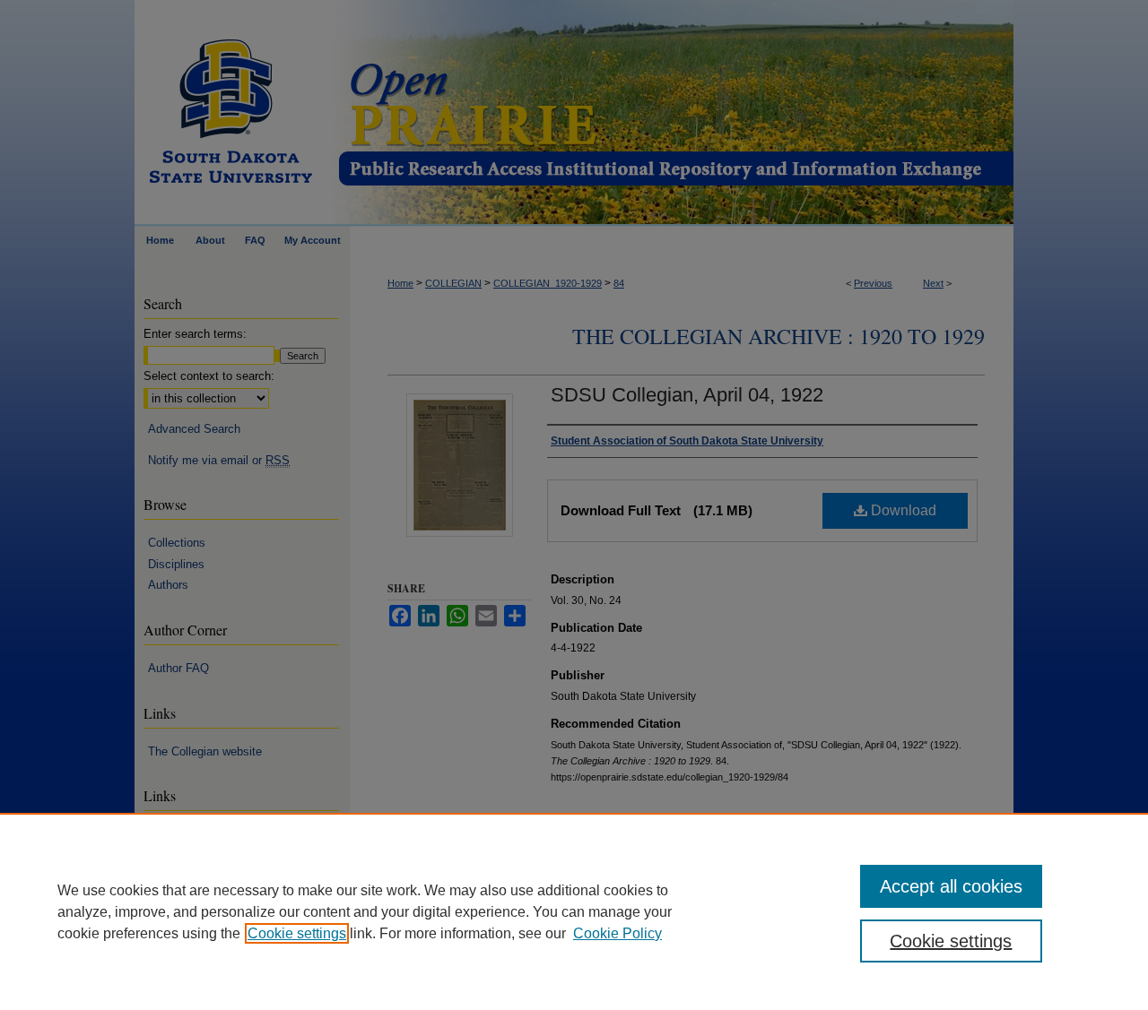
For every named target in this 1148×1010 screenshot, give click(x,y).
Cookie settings (297, 933)
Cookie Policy (617, 933)
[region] (574, 911)
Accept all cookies (951, 886)
